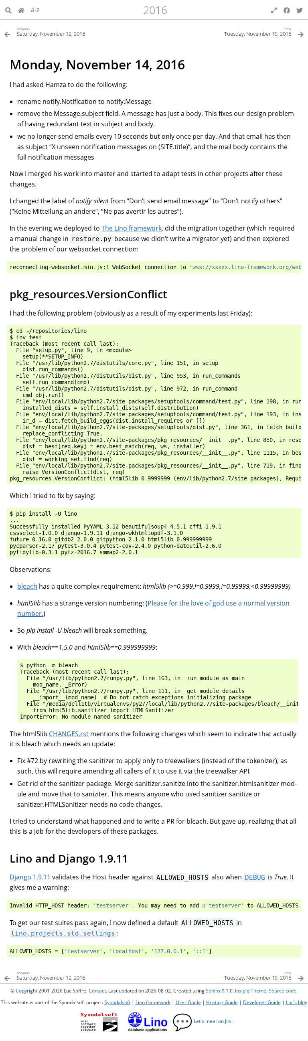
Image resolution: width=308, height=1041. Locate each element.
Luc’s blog (297, 1002)
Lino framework (153, 1002)
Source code (282, 990)
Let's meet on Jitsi (202, 1021)
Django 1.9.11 (30, 877)
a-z (35, 9)
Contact (97, 990)
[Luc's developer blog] (21, 9)
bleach (27, 586)
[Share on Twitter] (299, 9)
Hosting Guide (222, 1002)
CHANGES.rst (69, 733)
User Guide (188, 1002)
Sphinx (213, 990)
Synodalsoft (117, 1002)
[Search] (8, 9)
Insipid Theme (250, 990)
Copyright (26, 990)
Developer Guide (262, 1002)
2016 (155, 9)
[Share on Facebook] (286, 9)
